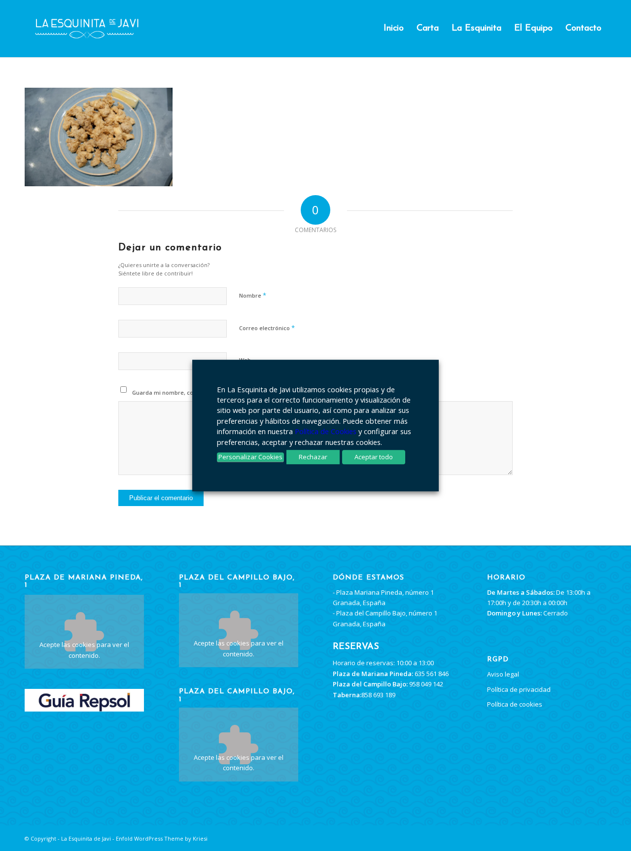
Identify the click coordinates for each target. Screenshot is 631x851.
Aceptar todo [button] (373, 456)
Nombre (252, 295)
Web (245, 360)
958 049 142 (426, 684)
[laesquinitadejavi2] (87, 28)
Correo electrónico (267, 327)
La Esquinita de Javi (86, 838)
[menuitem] (393, 28)
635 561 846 (432, 673)
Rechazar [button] (313, 456)
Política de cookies (514, 704)
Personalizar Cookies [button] (250, 456)
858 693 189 (378, 694)
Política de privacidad (519, 689)
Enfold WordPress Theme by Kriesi (162, 838)
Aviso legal (503, 674)
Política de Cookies (325, 431)
